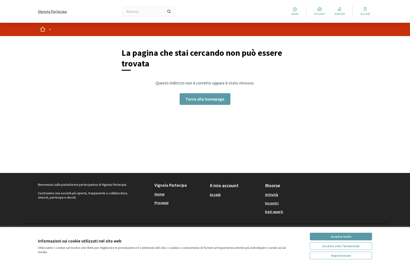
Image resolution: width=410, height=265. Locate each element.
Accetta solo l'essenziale (340, 246)
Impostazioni (341, 255)
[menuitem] (180, 194)
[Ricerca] (169, 11)
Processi (161, 202)
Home (159, 194)
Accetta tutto (341, 236)
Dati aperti (274, 211)
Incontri (272, 203)
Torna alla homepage (205, 99)
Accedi (215, 194)
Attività (271, 194)
